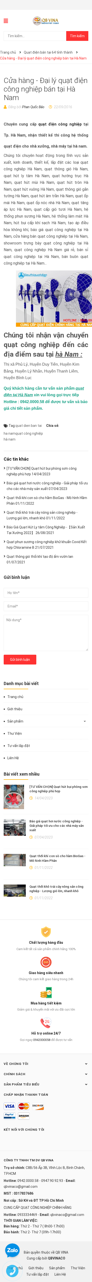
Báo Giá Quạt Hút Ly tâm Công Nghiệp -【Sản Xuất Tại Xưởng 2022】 (46, 530)
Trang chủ (15, 697)
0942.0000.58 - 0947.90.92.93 (40, 1181)
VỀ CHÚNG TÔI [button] (16, 1064)
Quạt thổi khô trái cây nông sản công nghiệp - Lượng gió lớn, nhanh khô (42, 515)
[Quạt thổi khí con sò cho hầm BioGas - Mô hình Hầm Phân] (15, 860)
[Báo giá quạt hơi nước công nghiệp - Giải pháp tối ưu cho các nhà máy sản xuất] (15, 827)
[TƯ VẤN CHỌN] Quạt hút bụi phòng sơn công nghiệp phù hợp (42, 471)
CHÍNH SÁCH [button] (14, 1074)
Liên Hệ (13, 758)
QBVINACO (56, 1258)
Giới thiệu (14, 709)
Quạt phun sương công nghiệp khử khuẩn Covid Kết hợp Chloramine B (47, 544)
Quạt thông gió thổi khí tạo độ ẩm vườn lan (40, 559)
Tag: (11, 426)
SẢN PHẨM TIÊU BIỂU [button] (21, 1084)
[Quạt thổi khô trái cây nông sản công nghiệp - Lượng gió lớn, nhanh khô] (15, 891)
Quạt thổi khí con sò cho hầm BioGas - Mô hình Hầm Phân (47, 500)
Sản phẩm (15, 721)
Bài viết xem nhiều (21, 774)
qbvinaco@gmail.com (21, 1187)
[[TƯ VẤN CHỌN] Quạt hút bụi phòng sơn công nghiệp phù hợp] (15, 797)
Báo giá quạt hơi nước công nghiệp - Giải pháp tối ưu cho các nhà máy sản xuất (56, 825)
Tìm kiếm (77, 36)
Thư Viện (14, 733)
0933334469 (27, 1215)
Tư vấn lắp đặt (18, 746)
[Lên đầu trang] (83, 1258)
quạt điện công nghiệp (60, 124)
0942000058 (41, 1040)
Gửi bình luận (20, 660)
